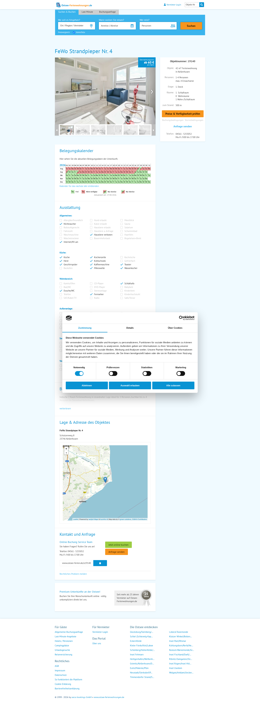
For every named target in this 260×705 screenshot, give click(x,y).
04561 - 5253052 (184, 133)
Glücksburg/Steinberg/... (141, 632)
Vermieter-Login (174, 4)
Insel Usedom (175, 668)
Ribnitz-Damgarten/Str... (180, 659)
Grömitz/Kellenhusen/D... (142, 663)
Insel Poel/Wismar (177, 641)
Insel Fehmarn (137, 654)
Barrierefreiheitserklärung (67, 688)
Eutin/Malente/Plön (139, 668)
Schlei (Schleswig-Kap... (141, 636)
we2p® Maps (93, 519)
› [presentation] (152, 91)
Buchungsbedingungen (173, 120)
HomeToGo (80, 32)
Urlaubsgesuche (62, 650)
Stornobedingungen (194, 120)
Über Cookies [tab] (175, 328)
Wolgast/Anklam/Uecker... (181, 672)
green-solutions (125, 519)
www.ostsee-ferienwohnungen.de (109, 697)
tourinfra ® (104, 519)
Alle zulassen (173, 385)
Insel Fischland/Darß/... (180, 654)
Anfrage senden (182, 126)
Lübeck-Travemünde (178, 632)
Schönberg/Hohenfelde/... (142, 650)
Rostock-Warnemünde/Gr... (181, 650)
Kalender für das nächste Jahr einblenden (79, 186)
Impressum (60, 670)
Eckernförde (136, 641)
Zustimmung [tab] (85, 328)
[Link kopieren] (100, 563)
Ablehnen (87, 385)
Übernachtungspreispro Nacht (147, 62)
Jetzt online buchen (118, 544)
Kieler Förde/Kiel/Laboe (141, 645)
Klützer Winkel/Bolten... (180, 636)
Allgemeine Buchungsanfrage (69, 632)
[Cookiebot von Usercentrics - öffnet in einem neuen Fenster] (181, 318)
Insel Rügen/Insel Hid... (180, 663)
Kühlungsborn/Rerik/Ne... (181, 645)
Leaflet (75, 519)
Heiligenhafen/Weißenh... (142, 659)
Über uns (96, 643)
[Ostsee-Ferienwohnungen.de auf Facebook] (94, 649)
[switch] (113, 373)
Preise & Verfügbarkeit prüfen (182, 113)
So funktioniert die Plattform (68, 679)
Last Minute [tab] (87, 11)
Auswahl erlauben (130, 385)
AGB (57, 666)
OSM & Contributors (139, 519)
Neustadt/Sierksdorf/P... (141, 672)
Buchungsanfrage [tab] (107, 11)
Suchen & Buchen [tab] (67, 11)
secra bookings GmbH (82, 697)
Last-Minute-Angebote (65, 636)
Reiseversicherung (63, 654)
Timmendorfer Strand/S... (142, 677)
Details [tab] (130, 328)
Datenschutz (61, 675)
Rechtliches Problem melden (73, 573)
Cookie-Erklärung (63, 684)
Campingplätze (62, 645)
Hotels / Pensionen (64, 641)
